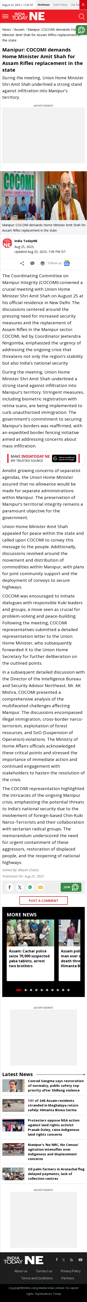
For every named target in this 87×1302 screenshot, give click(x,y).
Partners (67, 1278)
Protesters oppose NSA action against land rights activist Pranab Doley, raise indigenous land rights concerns (53, 1127)
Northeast (44, 4)
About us (20, 1271)
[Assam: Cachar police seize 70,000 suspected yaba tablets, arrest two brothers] (30, 933)
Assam (19, 29)
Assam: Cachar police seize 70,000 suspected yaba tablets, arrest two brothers (29, 958)
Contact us (44, 1271)
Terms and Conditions (37, 1278)
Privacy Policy (71, 1271)
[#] (30, 887)
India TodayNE (25, 241)
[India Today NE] (30, 16)
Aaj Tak (75, 4)
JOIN (67, 887)
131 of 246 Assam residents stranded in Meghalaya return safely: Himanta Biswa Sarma (53, 1105)
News (6, 29)
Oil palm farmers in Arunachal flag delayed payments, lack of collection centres (56, 1174)
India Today (60, 4)
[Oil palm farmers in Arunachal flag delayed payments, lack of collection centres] (13, 1174)
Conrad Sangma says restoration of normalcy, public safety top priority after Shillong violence (56, 1085)
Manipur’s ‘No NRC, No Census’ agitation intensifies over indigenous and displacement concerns (53, 1151)
